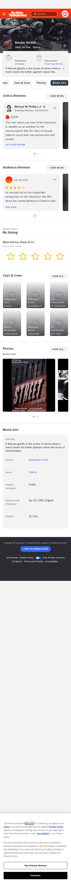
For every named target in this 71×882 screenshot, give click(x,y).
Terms (7, 827)
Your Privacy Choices (54, 557)
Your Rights (43, 833)
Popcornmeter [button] (51, 61)
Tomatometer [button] (20, 61)
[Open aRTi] (65, 14)
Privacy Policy (56, 827)
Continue (35, 875)
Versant (29, 823)
